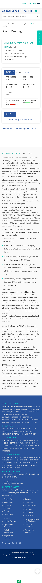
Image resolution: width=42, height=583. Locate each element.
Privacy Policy (9, 499)
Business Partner (31, 506)
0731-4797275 (11, 477)
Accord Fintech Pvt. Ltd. (21, 557)
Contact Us (29, 512)
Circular (7, 518)
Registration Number (8, 537)
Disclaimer (29, 516)
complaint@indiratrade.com (12, 483)
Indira (19, 581)
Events (6, 511)
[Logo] (7, 4)
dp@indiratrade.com (21, 386)
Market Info (12, 24)
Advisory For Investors (29, 531)
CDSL (30, 153)
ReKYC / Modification (8, 531)
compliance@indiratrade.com (28, 474)
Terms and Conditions (29, 525)
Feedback (28, 509)
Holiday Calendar (10, 521)
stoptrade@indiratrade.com (18, 492)
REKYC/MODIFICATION (29, 4)
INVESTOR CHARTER (10, 487)
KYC (24, 153)
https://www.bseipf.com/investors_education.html (20, 316)
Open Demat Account (9, 525)
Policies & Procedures (8, 507)
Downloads (29, 502)
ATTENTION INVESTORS (11, 153)
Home (4, 24)
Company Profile (24, 24)
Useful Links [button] (8, 514)
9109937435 (7, 495)
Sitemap (28, 499)
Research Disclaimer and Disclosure (32, 520)
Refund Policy (9, 502)
